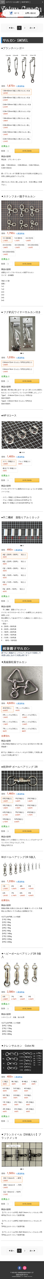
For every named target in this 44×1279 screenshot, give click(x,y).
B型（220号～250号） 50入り (14, 563)
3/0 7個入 (6, 1096)
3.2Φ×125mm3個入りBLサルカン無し (17, 140)
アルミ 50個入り (24, 463)
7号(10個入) (19, 813)
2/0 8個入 (17, 1096)
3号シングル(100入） (11, 716)
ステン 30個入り (9, 463)
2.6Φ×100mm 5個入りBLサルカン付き (17, 106)
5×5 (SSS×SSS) (8, 253)
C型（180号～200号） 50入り (14, 569)
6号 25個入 (30, 1110)
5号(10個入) (31, 806)
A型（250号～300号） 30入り (14, 556)
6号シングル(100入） (30, 723)
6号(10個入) (7, 813)
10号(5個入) (18, 820)
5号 (31, 887)
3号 (13, 887)
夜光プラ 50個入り (10, 469)
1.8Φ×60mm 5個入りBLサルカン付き (16, 92)
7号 (13, 894)
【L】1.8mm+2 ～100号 (12, 1193)
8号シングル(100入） (30, 730)
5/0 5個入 (17, 1090)
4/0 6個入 (27, 1090)
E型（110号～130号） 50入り (14, 583)
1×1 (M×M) (7, 239)
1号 (5, 887)
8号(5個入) (31, 813)
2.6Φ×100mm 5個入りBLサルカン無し (17, 133)
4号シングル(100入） (30, 716)
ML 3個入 (15, 1083)
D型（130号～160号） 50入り (14, 576)
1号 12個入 (7, 1103)
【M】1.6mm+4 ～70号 (12, 1186)
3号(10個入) (7, 806)
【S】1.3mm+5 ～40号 (12, 1179)
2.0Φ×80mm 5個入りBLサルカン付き (16, 99)
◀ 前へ (11, 28)
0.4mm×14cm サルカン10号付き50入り (17, 370)
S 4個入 (34, 1083)
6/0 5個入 (6, 1090)
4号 (22, 887)
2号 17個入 (18, 1103)
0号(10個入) (7, 800)
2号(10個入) (31, 800)
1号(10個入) (19, 800)
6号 (5, 894)
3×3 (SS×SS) (19, 246)
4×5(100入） (7, 709)
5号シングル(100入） (11, 723)
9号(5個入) (7, 820)
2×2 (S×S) (29, 239)
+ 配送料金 (20, 86)
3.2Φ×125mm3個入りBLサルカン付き (17, 112)
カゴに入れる (27, 151)
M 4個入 (25, 1083)
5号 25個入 (18, 1110)
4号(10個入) (19, 806)
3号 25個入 (30, 1103)
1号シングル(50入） (23, 709)
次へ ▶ (32, 28)
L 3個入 (5, 1083)
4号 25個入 (7, 1110)
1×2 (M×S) (18, 239)
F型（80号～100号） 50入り (14, 590)
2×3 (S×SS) (7, 246)
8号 (22, 894)
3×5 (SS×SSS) (33, 246)
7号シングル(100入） (11, 730)
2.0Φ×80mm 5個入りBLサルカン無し (16, 126)
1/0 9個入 (27, 1096)
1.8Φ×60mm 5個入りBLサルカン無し (16, 119)
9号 (31, 894)
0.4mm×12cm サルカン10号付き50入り (17, 363)
